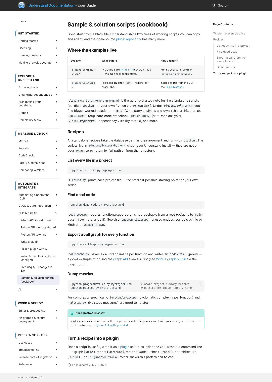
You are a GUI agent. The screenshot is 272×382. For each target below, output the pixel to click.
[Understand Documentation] (21, 5)
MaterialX (36, 377)
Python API (126, 69)
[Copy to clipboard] (200, 170)
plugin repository (128, 39)
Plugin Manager (174, 86)
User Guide (87, 5)
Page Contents (223, 24)
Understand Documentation (51, 5)
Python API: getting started (112, 325)
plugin (124, 347)
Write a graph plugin (171, 259)
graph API (120, 259)
